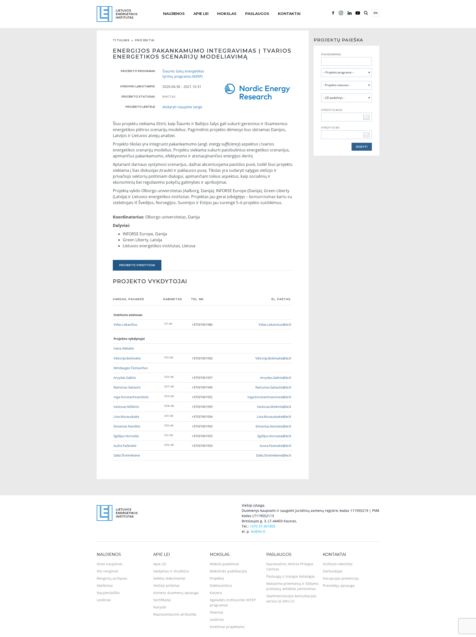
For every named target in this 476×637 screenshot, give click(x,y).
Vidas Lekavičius (125, 324)
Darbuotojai (332, 571)
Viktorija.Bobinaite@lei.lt (273, 358)
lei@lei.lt (258, 531)
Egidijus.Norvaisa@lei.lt (274, 436)
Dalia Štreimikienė (127, 455)
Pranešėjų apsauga (339, 585)
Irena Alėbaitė (124, 348)
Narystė (159, 607)
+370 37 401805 (262, 526)
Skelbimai (105, 585)
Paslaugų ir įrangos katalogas (290, 576)
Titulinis (121, 40)
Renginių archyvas (112, 578)
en (376, 13)
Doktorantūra (221, 585)
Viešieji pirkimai (166, 585)
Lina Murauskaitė (126, 416)
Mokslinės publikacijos (228, 571)
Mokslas (227, 13)
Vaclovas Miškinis (126, 406)
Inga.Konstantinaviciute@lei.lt (269, 397)
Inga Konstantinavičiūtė (131, 397)
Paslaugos (257, 13)
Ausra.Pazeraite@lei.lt (275, 445)
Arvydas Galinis (125, 377)
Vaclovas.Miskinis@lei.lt (274, 406)
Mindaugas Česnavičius (131, 368)
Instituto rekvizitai (338, 564)
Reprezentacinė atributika (174, 614)
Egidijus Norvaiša (126, 436)
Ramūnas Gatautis (127, 387)
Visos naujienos (109, 564)
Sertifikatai (162, 600)
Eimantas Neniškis (127, 426)
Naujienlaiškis (108, 592)
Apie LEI (200, 13)
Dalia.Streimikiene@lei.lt (273, 455)
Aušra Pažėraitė (125, 445)
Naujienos (174, 13)
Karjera (216, 592)
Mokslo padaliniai (224, 564)
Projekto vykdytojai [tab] (137, 265)
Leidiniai (104, 600)
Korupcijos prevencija (341, 578)
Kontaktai (289, 13)
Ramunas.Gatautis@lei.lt (273, 387)
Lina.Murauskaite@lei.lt (274, 416)
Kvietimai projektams (227, 626)
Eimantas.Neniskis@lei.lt (273, 426)
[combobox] (346, 72)
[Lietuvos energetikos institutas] (117, 13)
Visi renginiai (107, 571)
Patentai (216, 612)
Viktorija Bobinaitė (127, 358)
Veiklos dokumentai (169, 578)
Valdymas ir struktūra (171, 571)
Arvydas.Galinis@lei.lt (275, 377)
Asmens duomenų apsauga (176, 592)
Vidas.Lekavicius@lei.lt (275, 324)
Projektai (145, 40)
